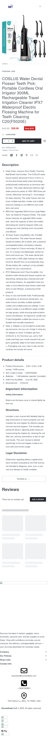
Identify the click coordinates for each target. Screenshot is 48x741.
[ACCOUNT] (45, 6)
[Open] (24, 6)
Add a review (38, 499)
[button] (24, 479)
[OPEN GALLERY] (24, 38)
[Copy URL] (37, 155)
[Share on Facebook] (16, 155)
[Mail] (32, 155)
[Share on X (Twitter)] (11, 155)
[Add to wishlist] (44, 141)
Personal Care (8, 71)
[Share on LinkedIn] (21, 155)
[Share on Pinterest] (26, 155)
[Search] (33, 6)
